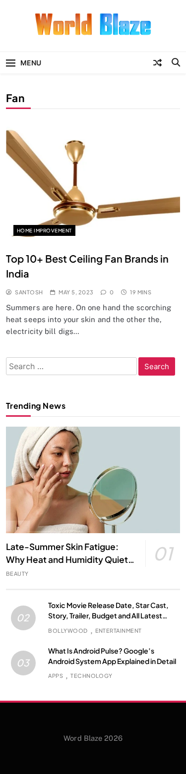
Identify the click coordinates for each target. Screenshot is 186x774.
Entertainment (118, 630)
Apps (55, 675)
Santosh (29, 292)
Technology (91, 675)
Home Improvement (44, 230)
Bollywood (67, 630)
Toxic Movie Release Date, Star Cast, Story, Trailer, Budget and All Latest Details (108, 615)
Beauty (17, 573)
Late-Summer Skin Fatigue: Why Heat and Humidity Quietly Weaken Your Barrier (70, 559)
